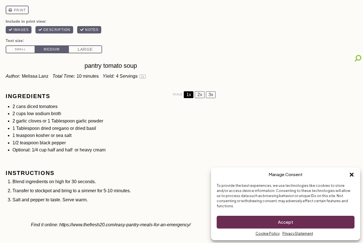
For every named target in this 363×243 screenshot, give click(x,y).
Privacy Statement (297, 233)
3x (210, 94)
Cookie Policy (268, 233)
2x (199, 94)
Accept (285, 222)
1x (188, 94)
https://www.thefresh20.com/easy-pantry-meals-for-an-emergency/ (125, 224)
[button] (351, 175)
